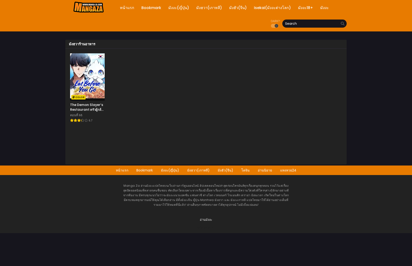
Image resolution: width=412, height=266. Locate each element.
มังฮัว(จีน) (225, 170)
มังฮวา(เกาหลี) (198, 170)
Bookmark (144, 170)
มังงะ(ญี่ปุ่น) (170, 170)
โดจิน (245, 170)
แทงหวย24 (288, 170)
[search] (342, 24)
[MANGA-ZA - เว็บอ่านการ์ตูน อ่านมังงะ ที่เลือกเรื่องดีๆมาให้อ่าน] (88, 12)
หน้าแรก (122, 170)
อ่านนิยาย (265, 170)
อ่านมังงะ (206, 219)
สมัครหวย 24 (206, 227)
